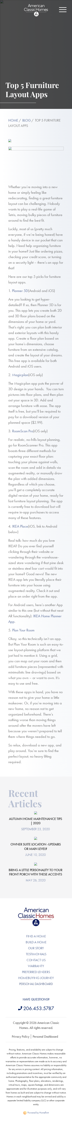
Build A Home (36, 942)
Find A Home (36, 936)
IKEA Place (20, 526)
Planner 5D (20, 290)
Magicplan (20, 374)
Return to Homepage (36, 10)
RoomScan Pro (22, 431)
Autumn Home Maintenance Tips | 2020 (35, 821)
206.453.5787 (38, 1008)
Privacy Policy (20, 1036)
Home (13, 120)
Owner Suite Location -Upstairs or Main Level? (36, 846)
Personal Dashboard (36, 984)
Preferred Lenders (36, 972)
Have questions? (36, 999)
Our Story (36, 948)
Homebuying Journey (36, 978)
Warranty (36, 966)
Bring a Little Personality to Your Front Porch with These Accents (35, 872)
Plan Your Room (23, 630)
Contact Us (36, 960)
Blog (26, 120)
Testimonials (36, 954)
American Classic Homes (36, 910)
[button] (62, 9)
